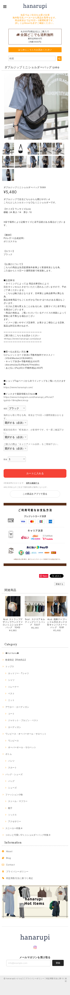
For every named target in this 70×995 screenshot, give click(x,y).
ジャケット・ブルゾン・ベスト (23, 720)
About (9, 851)
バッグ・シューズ (14, 774)
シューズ (12, 787)
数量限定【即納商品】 (16, 659)
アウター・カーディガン (17, 707)
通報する (59, 584)
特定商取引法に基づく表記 (19, 878)
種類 (5, 409)
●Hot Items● (12, 653)
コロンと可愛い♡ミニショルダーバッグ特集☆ (28, 835)
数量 (5, 459)
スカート (12, 767)
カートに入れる (35, 473)
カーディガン (14, 727)
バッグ (11, 781)
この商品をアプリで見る (35, 493)
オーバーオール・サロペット (22, 747)
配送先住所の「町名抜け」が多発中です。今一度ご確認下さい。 (34, 431)
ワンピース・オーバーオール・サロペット (25, 733)
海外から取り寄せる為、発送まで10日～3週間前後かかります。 (34, 417)
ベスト (11, 693)
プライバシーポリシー (17, 871)
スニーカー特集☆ (14, 828)
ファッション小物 (14, 794)
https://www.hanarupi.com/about (23, 338)
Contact (10, 864)
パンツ (11, 760)
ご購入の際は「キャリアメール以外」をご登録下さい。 (32, 444)
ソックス (12, 814)
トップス (9, 666)
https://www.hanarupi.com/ (18, 387)
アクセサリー (14, 821)
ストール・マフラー (17, 801)
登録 (58, 962)
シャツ (11, 680)
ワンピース (13, 740)
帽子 (10, 808)
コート (11, 713)
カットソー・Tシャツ (18, 673)
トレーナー (13, 686)
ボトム (8, 754)
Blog (8, 858)
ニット (11, 700)
